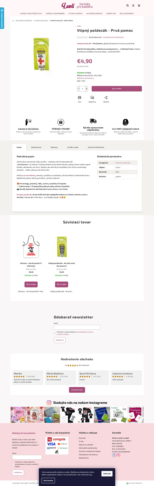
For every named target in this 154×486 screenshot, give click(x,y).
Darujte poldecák (24, 194)
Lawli (79, 26)
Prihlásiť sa (60, 340)
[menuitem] (31, 13)
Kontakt (82, 438)
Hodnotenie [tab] (36, 147)
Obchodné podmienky (88, 448)
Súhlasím (107, 473)
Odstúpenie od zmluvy (88, 454)
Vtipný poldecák (84, 43)
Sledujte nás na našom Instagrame (80, 402)
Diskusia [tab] (54, 147)
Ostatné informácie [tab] (96, 147)
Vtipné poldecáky (123, 163)
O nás (81, 441)
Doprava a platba (86, 444)
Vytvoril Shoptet (135, 483)
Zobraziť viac (77, 390)
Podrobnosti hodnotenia (113, 37)
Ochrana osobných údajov (90, 451)
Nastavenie (48, 480)
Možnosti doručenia (85, 78)
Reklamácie (84, 458)
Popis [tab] (19, 147)
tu (91, 474)
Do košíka (118, 89)
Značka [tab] (72, 147)
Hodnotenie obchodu (77, 359)
